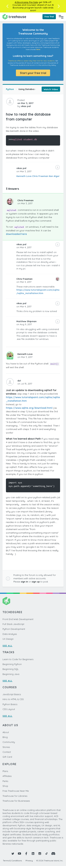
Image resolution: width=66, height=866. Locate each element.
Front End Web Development (18, 619)
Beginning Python (12, 664)
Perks (5, 781)
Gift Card (7, 756)
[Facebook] (26, 853)
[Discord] (53, 853)
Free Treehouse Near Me (16, 791)
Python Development (14, 629)
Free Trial (49, 16)
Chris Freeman (40, 176)
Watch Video (51, 89)
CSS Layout (9, 709)
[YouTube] (19, 853)
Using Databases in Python (33, 89)
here (38, 49)
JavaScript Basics (12, 694)
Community (9, 742)
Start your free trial (33, 73)
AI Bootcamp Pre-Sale (26, 2)
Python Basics (10, 704)
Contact (7, 752)
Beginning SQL (11, 669)
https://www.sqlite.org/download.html (29, 407)
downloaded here (16, 234)
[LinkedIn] (33, 853)
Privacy (29, 860)
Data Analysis (10, 634)
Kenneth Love (23, 176)
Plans (5, 771)
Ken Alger (54, 176)
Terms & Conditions (12, 860)
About (6, 732)
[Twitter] (12, 853)
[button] (7, 6)
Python (10, 89)
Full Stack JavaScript (13, 624)
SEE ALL (8, 645)
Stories (6, 747)
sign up (36, 581)
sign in (24, 581)
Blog (5, 737)
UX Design (8, 639)
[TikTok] (46, 853)
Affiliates (7, 776)
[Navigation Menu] (61, 16)
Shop (5, 786)
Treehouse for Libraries (15, 796)
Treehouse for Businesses (16, 800)
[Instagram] (39, 853)
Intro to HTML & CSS (13, 699)
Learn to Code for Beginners (18, 659)
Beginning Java (11, 674)
